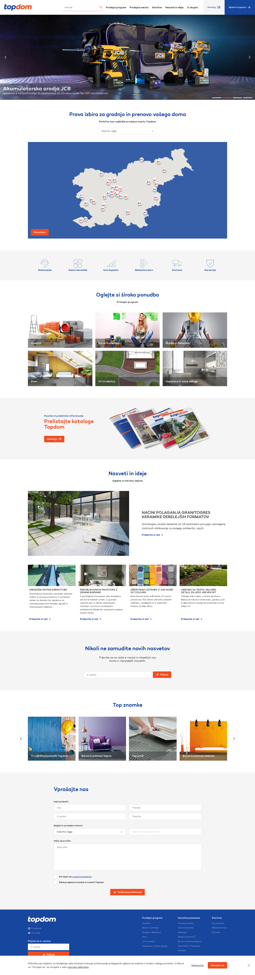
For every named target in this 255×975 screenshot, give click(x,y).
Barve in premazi (109, 343)
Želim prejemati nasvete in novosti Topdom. (81, 882)
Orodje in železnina (178, 343)
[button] (5, 57)
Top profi (137, 756)
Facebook (36, 928)
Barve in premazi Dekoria (198, 756)
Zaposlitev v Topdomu (189, 946)
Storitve (157, 7)
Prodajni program (116, 7)
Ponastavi (40, 232)
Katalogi (182, 932)
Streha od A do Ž (186, 937)
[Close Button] (249, 965)
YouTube (36, 933)
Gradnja (36, 343)
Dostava (216, 932)
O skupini (192, 7)
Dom (34, 381)
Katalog (211, 7)
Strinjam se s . (75, 877)
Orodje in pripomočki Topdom (49, 756)
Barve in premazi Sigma (96, 756)
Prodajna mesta (139, 7)
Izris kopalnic (218, 923)
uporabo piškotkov (78, 967)
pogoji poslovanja (82, 876)
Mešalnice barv (219, 928)
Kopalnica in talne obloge (182, 381)
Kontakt (182, 950)
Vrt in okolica (106, 381)
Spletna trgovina (237, 7)
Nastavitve (197, 965)
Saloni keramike (185, 928)
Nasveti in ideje (174, 7)
